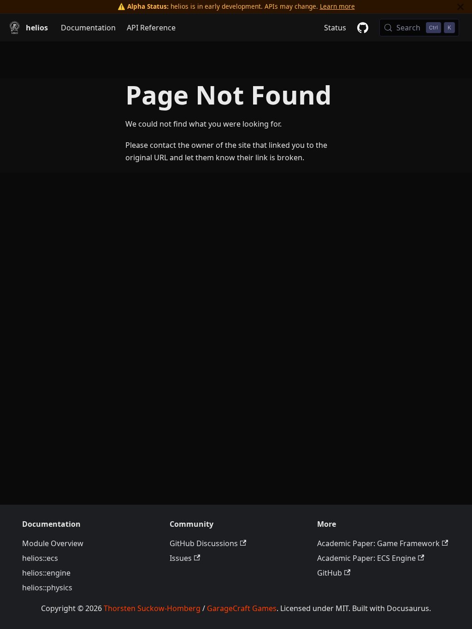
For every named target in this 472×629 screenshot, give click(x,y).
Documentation (88, 28)
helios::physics (47, 587)
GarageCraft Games (242, 608)
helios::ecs (40, 558)
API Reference (151, 28)
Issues (181, 558)
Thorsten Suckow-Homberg (152, 608)
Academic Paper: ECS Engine (366, 558)
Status (335, 28)
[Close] (460, 6)
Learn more (337, 6)
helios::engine (46, 573)
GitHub (329, 573)
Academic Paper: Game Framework (378, 543)
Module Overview (52, 543)
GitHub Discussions (204, 543)
